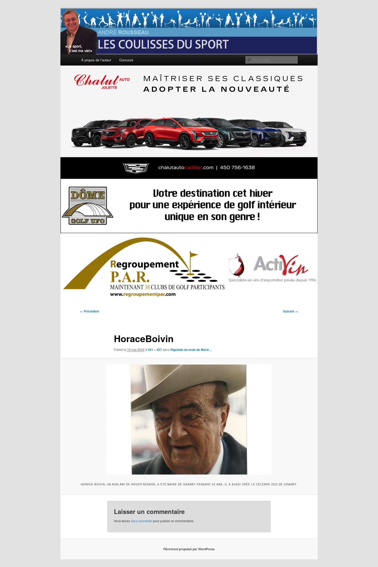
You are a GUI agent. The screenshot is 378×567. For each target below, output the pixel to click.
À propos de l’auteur (96, 59)
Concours (126, 59)
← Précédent (89, 311)
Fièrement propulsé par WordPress (189, 549)
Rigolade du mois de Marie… (191, 349)
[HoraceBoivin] (189, 420)
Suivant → (290, 311)
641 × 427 (155, 349)
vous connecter (141, 521)
